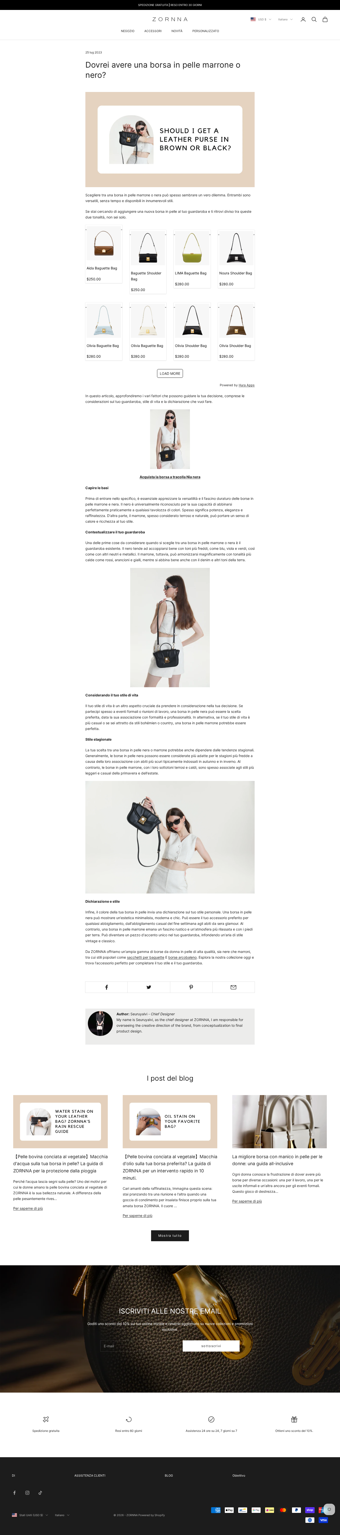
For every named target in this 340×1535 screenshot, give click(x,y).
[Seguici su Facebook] (14, 1492)
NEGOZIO (127, 31)
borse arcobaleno (182, 957)
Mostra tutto (170, 1235)
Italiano (283, 19)
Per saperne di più (28, 1208)
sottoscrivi (211, 1346)
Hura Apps (247, 385)
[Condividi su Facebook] (106, 987)
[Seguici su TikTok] (40, 1492)
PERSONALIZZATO (205, 31)
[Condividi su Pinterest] (191, 987)
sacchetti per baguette (145, 957)
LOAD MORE (170, 373)
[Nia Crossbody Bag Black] (170, 439)
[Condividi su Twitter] (149, 987)
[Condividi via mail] (234, 987)
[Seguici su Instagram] (27, 1492)
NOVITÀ (176, 31)
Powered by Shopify (151, 1515)
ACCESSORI (153, 31)
